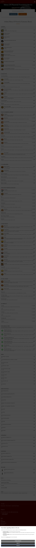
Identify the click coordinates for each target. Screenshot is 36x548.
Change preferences (18, 540)
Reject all (18, 543)
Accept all (18, 545)
